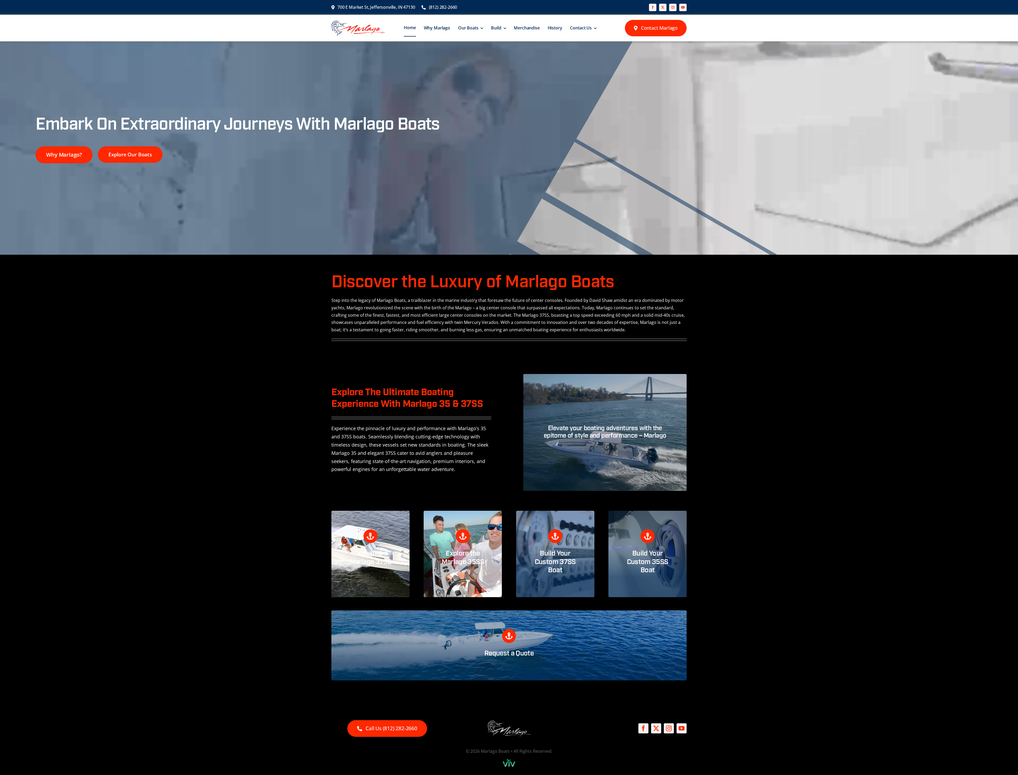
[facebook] (652, 7)
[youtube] (683, 7)
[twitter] (662, 7)
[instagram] (673, 7)
